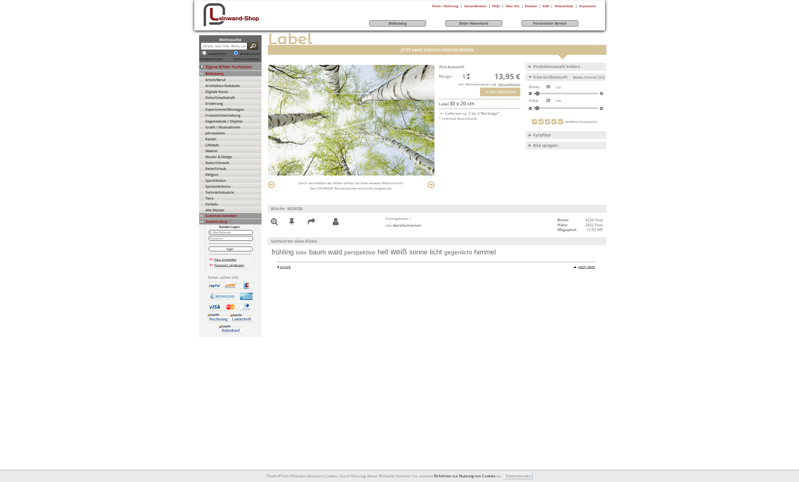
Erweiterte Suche (212, 59)
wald (335, 252)
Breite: (534, 86)
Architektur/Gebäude (222, 85)
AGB (545, 6)
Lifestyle (212, 144)
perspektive (359, 252)
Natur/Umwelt (217, 162)
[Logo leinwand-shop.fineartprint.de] (243, 26)
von (403, 225)
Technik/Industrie (219, 192)
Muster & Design (218, 156)
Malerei (211, 150)
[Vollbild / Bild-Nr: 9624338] (274, 222)
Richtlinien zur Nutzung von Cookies (465, 476)
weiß (398, 251)
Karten (210, 139)
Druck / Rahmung (445, 6)
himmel (485, 252)
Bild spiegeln (545, 145)
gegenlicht (458, 252)
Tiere (209, 198)
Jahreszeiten (215, 133)
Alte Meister (215, 210)
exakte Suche (217, 54)
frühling (283, 252)
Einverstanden (518, 476)
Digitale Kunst (216, 91)
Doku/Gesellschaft (220, 97)
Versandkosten (475, 6)
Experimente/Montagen (224, 109)
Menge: (445, 76)
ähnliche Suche (250, 54)
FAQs (496, 6)
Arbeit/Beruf (215, 79)
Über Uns (512, 6)
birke (301, 252)
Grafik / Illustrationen (222, 127)
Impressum (587, 6)
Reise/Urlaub (215, 168)
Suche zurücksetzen (247, 59)
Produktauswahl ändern (556, 66)
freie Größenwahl (569, 77)
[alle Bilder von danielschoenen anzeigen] (335, 222)
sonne (418, 252)
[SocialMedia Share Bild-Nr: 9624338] (311, 222)
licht (436, 252)
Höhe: (534, 100)
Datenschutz (564, 6)
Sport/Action (215, 180)
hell (383, 252)
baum (317, 252)
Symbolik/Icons (217, 186)
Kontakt (531, 6)
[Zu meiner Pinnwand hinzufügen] (291, 222)
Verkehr (211, 204)
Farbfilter (542, 135)
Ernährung (214, 103)
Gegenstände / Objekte (224, 121)
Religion (211, 174)
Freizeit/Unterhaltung (222, 115)
